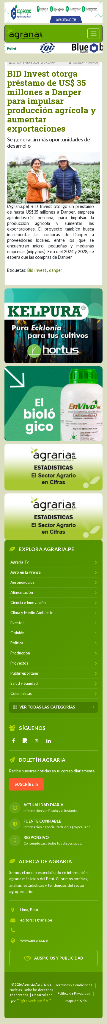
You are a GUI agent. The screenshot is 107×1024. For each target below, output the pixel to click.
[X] (36, 740)
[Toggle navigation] (93, 33)
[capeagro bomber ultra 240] (53, 12)
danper (55, 270)
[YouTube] (25, 740)
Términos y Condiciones (73, 985)
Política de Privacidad (74, 993)
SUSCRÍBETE (26, 784)
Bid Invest (36, 270)
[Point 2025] (53, 403)
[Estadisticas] (53, 467)
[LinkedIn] (48, 740)
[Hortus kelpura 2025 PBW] (53, 325)
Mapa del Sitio (75, 1001)
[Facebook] (13, 740)
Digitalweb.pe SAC (34, 1000)
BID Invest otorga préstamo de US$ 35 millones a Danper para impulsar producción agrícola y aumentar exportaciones (51, 101)
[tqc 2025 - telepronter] (39, 46)
